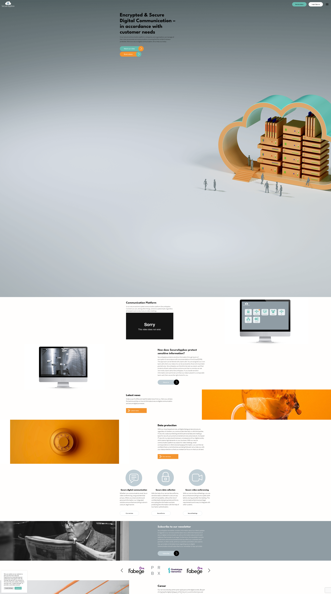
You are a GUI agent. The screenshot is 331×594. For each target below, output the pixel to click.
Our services (166, 456)
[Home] (8, 4)
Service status (299, 4)
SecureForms (161, 513)
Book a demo (128, 54)
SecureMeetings (192, 513)
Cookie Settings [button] (9, 588)
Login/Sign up (316, 4)
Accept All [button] (18, 588)
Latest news (135, 410)
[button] (122, 570)
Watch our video (129, 49)
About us (166, 382)
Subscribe (166, 553)
